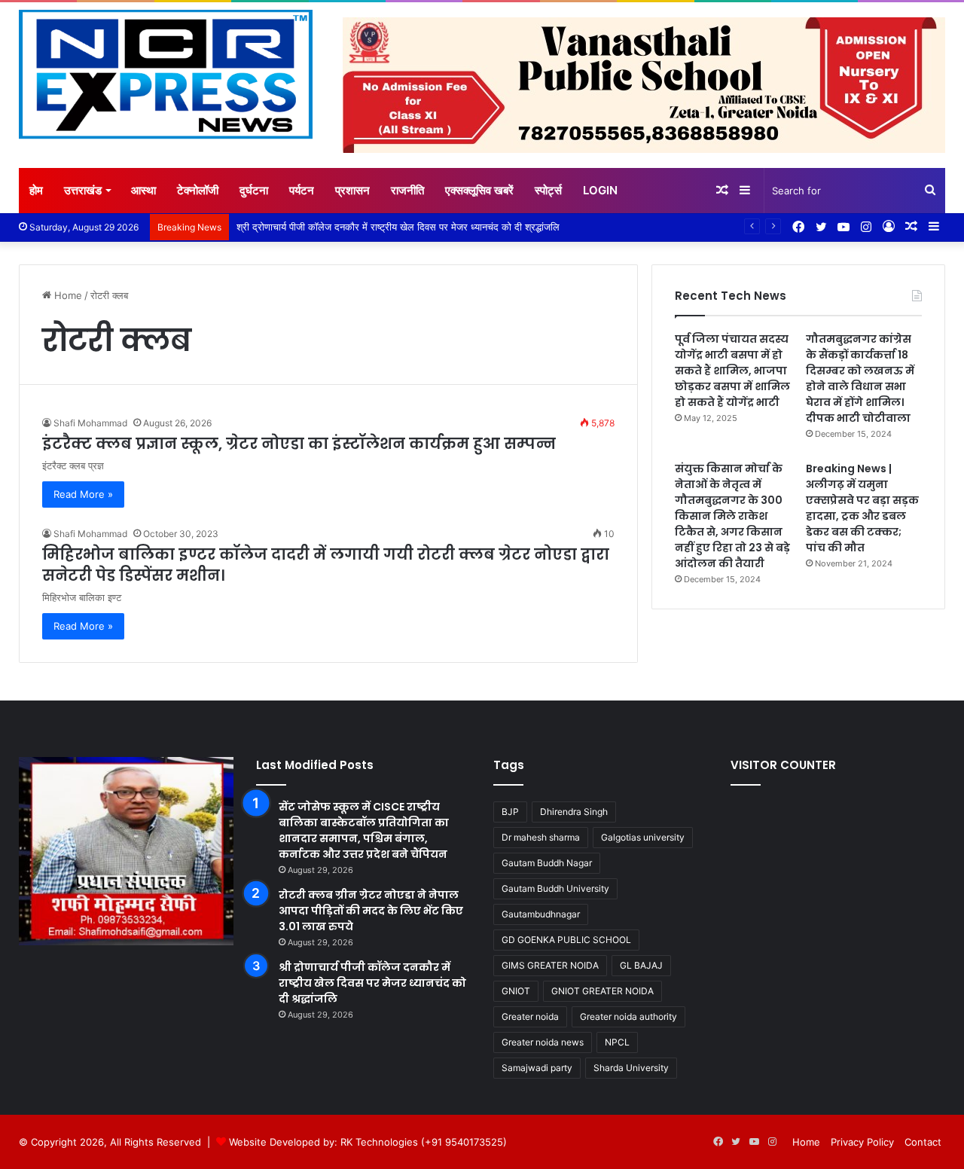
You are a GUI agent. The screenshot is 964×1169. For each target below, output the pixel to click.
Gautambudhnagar (541, 914)
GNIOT (516, 991)
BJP (510, 811)
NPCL (617, 1042)
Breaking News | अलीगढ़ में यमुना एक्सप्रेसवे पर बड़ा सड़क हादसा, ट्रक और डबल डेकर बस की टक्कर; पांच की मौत (862, 508)
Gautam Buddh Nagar (547, 862)
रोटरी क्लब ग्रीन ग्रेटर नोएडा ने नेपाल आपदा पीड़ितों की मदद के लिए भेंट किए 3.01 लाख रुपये (371, 910)
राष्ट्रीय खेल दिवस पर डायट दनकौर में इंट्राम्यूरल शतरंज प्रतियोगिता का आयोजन (365, 227)
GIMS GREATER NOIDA (550, 965)
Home (66, 295)
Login (600, 190)
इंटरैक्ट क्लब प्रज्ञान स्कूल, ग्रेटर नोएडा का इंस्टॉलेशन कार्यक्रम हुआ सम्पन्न (299, 443)
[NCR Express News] (166, 74)
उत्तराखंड (83, 190)
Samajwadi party (537, 1067)
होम (36, 190)
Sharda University (631, 1067)
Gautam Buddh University (555, 888)
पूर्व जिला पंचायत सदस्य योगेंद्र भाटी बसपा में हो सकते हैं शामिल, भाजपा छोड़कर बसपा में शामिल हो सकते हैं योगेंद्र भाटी (732, 370)
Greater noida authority (628, 1016)
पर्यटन (301, 190)
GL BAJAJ (641, 965)
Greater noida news (543, 1042)
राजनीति (407, 190)
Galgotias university (643, 837)
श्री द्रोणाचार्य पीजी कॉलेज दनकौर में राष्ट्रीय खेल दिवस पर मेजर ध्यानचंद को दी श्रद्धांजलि (372, 983)
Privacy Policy (862, 1142)
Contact (923, 1142)
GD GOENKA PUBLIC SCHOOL (566, 939)
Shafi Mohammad (90, 423)
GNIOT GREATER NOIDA (602, 991)
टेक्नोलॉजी (197, 190)
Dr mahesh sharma (541, 837)
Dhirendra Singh (574, 811)
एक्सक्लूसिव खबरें (479, 190)
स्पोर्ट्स (548, 190)
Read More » (83, 494)
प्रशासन (352, 190)
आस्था (143, 190)
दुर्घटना (253, 190)
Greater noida (530, 1016)
